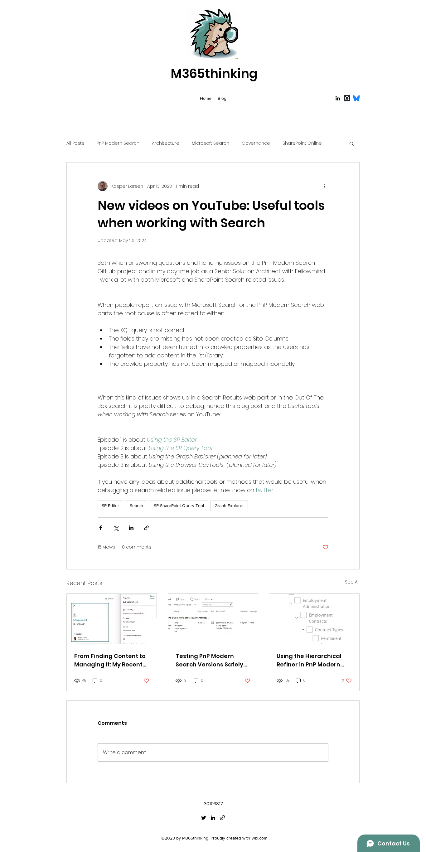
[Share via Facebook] (101, 528)
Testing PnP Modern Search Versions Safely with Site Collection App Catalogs (210, 660)
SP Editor (110, 505)
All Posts (75, 143)
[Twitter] (204, 818)
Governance (256, 143)
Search (136, 505)
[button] (352, 143)
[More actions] (324, 186)
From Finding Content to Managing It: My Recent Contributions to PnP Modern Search (110, 660)
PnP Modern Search (118, 143)
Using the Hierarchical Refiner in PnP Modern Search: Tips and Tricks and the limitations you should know (311, 660)
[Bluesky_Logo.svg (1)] (356, 98)
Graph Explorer (229, 505)
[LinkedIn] (338, 98)
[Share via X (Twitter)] (116, 528)
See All (352, 582)
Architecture (165, 143)
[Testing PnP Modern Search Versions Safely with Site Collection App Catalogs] (213, 619)
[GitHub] (347, 98)
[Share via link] (146, 528)
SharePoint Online (302, 143)
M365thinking (214, 73)
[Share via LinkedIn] (131, 528)
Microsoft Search (210, 143)
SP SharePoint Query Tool (179, 505)
